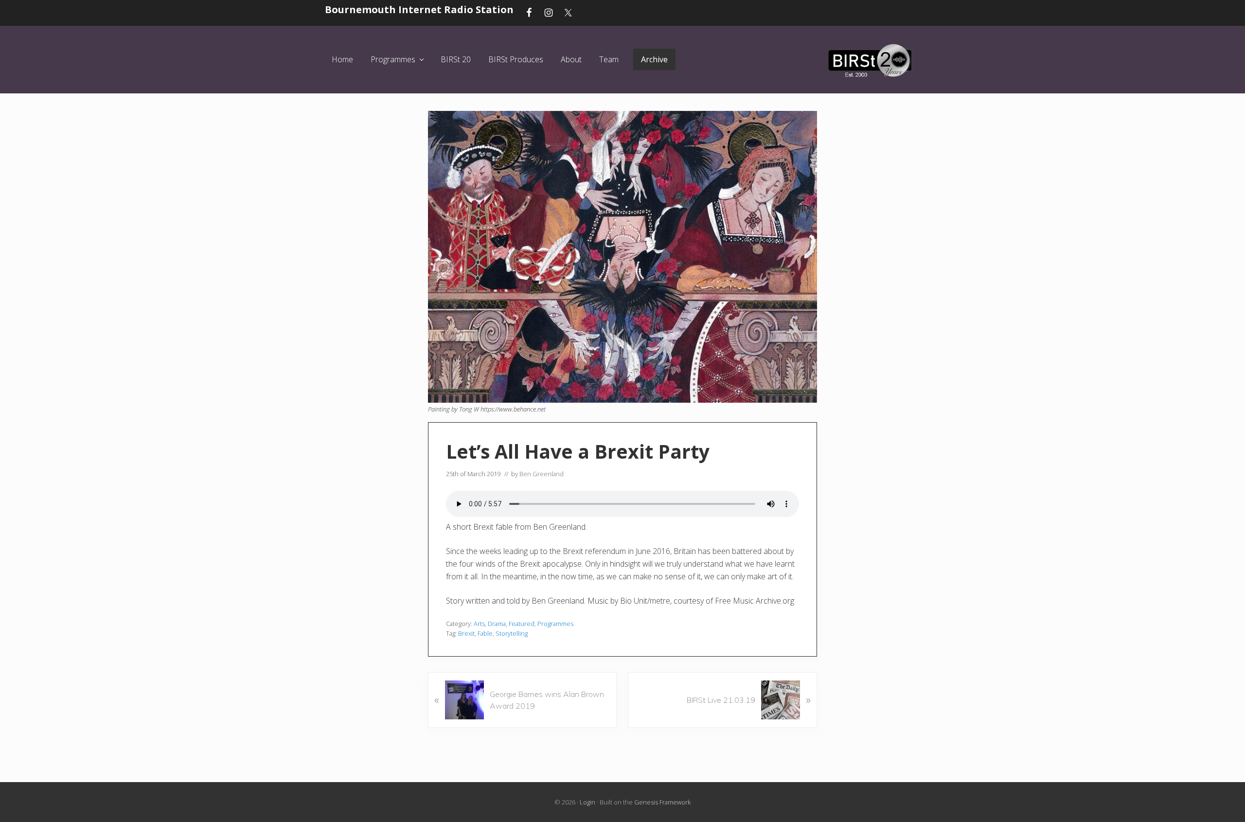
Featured (521, 623)
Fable (485, 633)
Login (587, 802)
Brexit (466, 633)
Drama (497, 623)
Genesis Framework (662, 802)
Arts (479, 623)
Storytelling (512, 633)
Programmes (555, 623)
